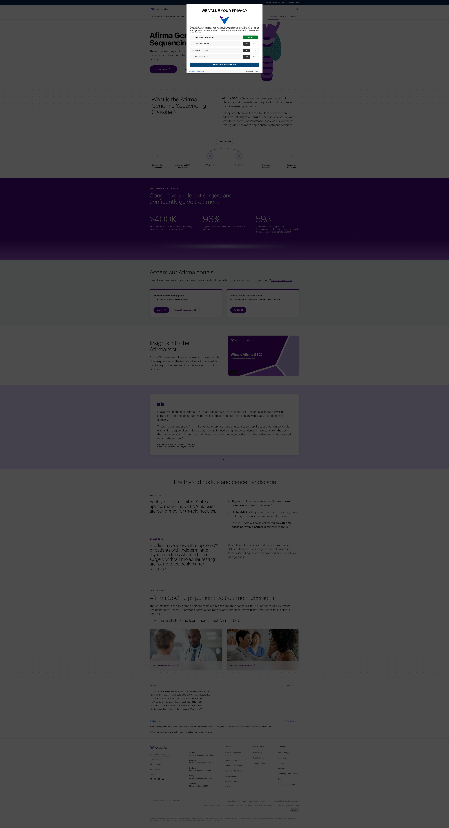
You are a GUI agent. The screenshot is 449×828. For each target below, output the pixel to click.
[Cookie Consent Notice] (224, 38)
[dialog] (224, 38)
